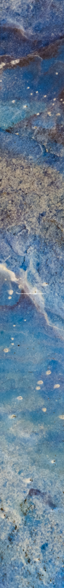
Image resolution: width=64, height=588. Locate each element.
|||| (1, 2)
